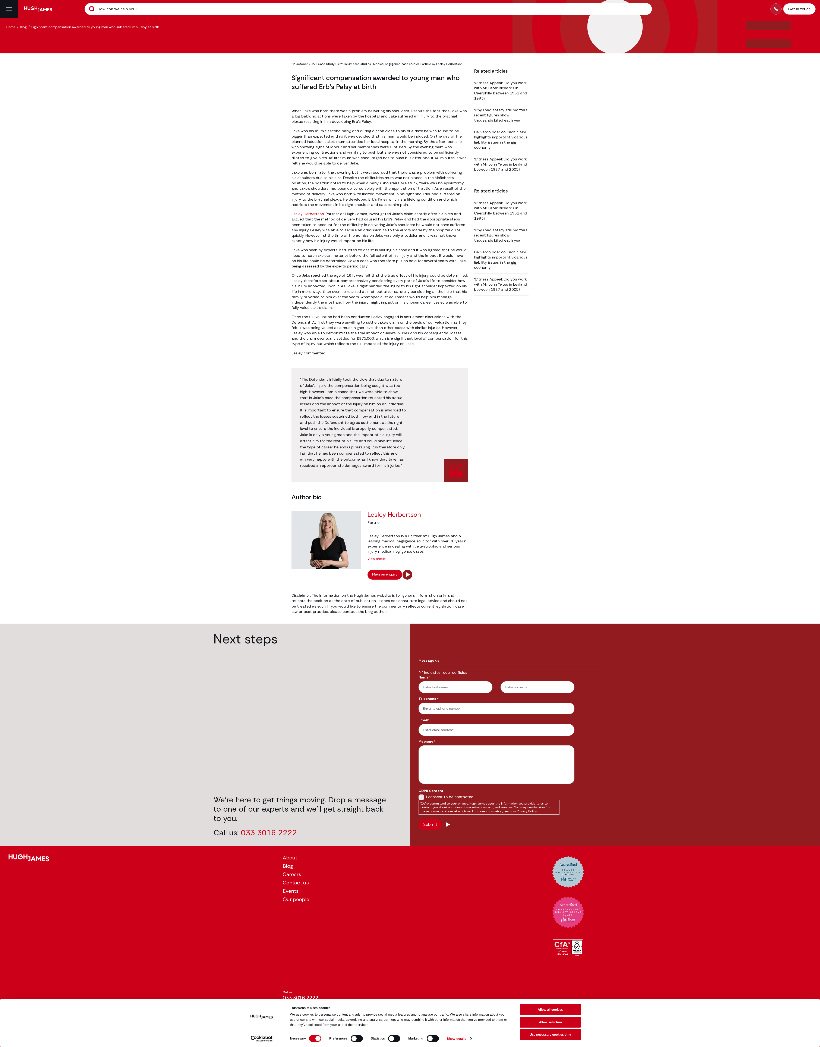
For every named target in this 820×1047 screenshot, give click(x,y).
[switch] (357, 1038)
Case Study (326, 64)
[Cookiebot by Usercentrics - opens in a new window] (261, 1038)
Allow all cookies (550, 1009)
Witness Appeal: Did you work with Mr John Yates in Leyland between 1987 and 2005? (500, 164)
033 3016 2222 (269, 832)
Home (10, 27)
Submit (92, 9)
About (290, 857)
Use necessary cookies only (550, 1034)
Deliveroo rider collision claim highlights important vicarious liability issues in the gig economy (500, 139)
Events (291, 891)
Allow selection (550, 1022)
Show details (456, 1038)
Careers (292, 874)
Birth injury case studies (354, 64)
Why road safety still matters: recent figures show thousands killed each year (501, 115)
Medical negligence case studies (396, 64)
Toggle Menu (9, 9)
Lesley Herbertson (449, 64)
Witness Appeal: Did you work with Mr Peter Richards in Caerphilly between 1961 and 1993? (500, 90)
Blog (23, 27)
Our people (296, 899)
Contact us (296, 882)
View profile (377, 559)
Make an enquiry (384, 574)
